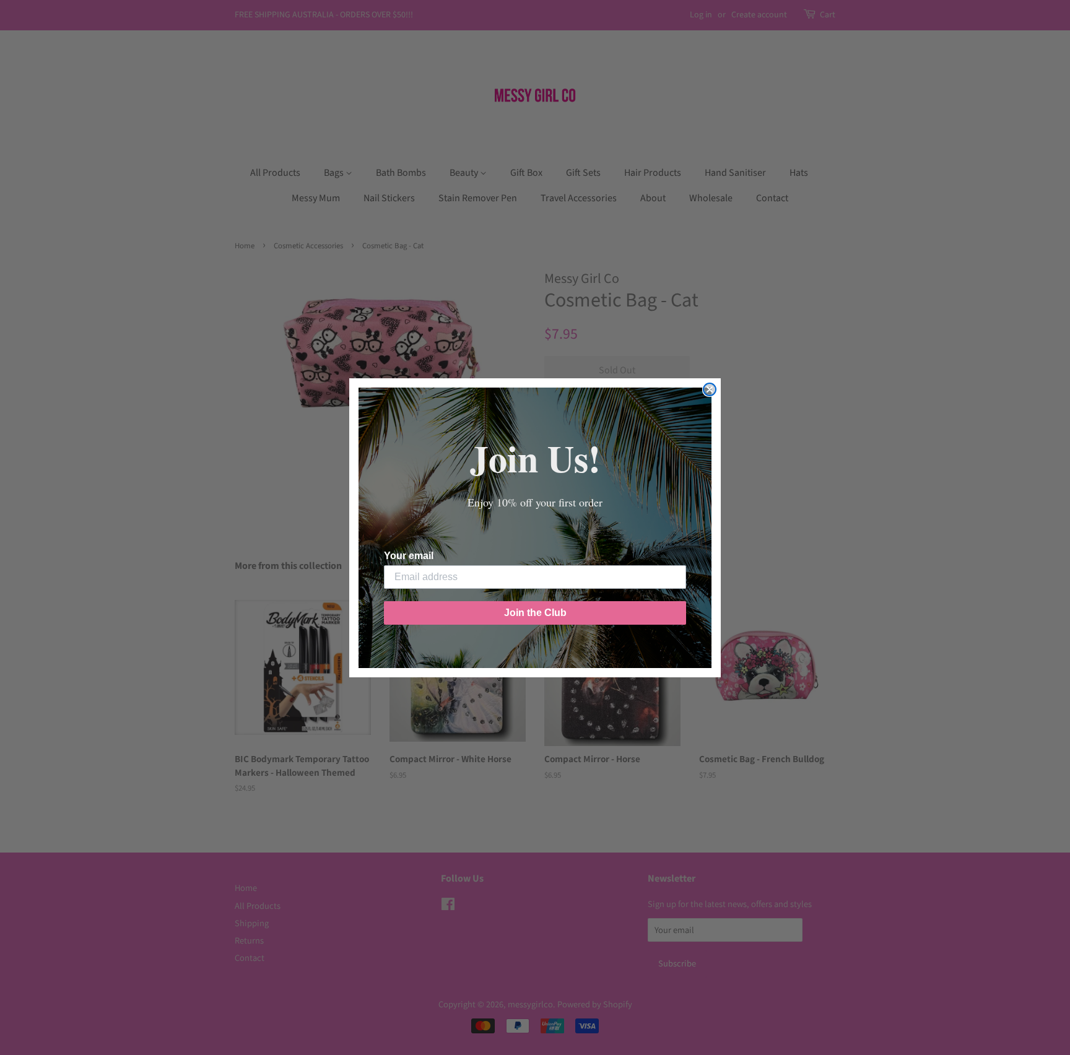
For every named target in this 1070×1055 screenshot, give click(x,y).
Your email (408, 555)
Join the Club (535, 612)
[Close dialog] (709, 389)
